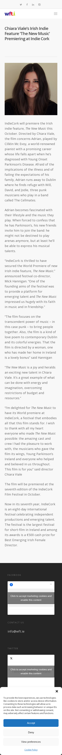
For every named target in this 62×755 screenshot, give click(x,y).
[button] (57, 691)
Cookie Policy (31, 749)
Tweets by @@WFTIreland (31, 671)
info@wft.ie (16, 631)
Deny (31, 732)
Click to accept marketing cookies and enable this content (31, 598)
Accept (31, 723)
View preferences (31, 741)
